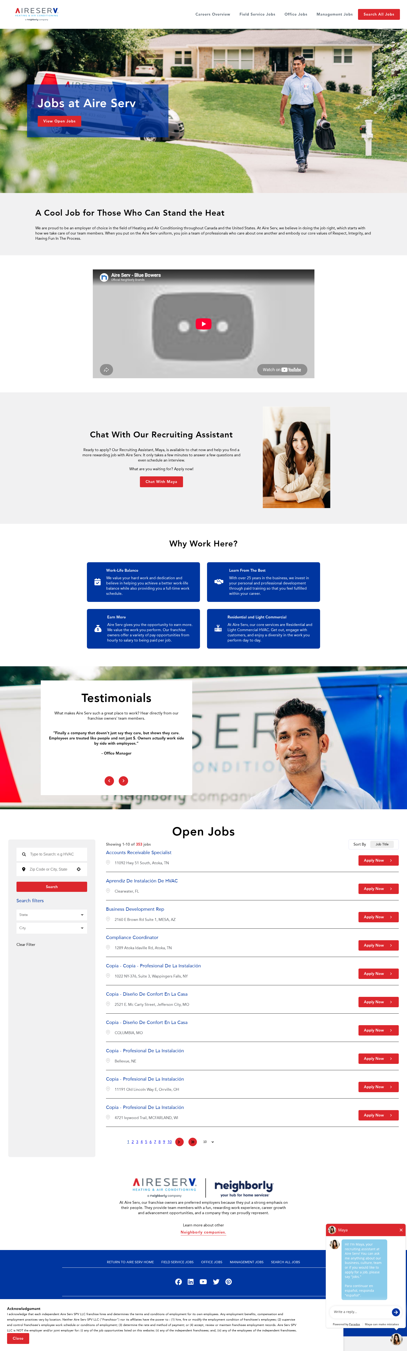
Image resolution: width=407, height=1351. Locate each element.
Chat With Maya (161, 481)
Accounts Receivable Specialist (138, 852)
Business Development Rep (135, 909)
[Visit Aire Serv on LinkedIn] (190, 1283)
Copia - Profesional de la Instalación (145, 1050)
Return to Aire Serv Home (130, 1262)
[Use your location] (79, 869)
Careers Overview (212, 14)
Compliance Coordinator (132, 937)
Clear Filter (25, 944)
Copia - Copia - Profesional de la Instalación (153, 966)
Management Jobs (335, 14)
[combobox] (50, 869)
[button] (51, 915)
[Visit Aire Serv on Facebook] (178, 1283)
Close (18, 1338)
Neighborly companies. (203, 1232)
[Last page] (192, 1142)
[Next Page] (179, 1142)
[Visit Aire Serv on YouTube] (203, 1283)
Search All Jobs (379, 14)
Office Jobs (296, 14)
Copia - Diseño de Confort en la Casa (146, 994)
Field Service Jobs (257, 14)
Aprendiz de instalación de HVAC (142, 881)
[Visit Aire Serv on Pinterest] (228, 1283)
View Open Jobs (59, 121)
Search (52, 887)
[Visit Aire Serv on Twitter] (216, 1283)
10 (169, 1142)
